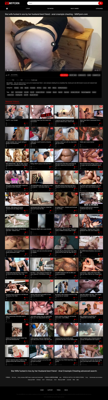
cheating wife (19, 94)
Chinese (38, 379)
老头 (78, 379)
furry (87, 377)
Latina (44, 87)
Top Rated (50, 8)
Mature (54, 87)
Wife (74, 379)
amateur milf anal (40, 92)
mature (94, 92)
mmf (43, 379)
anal (12, 92)
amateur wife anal (75, 92)
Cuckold (69, 379)
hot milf (32, 92)
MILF (49, 87)
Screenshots (82, 75)
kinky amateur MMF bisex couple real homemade (30, 377)
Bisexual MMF (61, 379)
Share (89, 75)
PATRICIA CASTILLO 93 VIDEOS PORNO (73, 377)
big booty (66, 92)
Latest (28, 8)
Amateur (16, 87)
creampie (48, 92)
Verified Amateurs (62, 87)
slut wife (26, 92)
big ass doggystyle (86, 92)
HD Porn (39, 87)
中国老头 (8, 377)
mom (55, 379)
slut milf (26, 94)
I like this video (6, 75)
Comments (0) (96, 75)
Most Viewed (75, 8)
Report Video (73, 75)
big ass (54, 92)
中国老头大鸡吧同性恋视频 (51, 377)
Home (7, 9)
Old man (14, 377)
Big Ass (26, 87)
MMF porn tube (52, 396)
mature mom (11, 94)
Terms (58, 390)
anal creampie (18, 92)
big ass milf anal (34, 94)
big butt (60, 92)
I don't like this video (8, 75)
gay (60, 377)
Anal (22, 87)
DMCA (66, 390)
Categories (99, 8)
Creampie (32, 87)
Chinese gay (49, 379)
